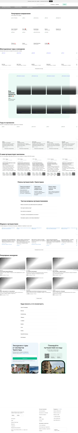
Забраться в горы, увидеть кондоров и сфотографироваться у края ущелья (12, 273)
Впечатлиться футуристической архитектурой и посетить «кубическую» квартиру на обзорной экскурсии (36, 273)
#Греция (39, 244)
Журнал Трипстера (14, 422)
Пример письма (25, 353)
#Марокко (7, 244)
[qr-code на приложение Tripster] (23, 415)
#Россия (10, 244)
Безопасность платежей (43, 412)
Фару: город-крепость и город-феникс (7, 291)
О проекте (53, 4)
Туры (12, 420)
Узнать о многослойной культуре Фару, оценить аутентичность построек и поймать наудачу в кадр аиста (11, 293)
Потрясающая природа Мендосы (6, 271)
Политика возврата (42, 414)
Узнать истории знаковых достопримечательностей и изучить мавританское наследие (64, 293)
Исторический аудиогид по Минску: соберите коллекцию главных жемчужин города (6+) (38, 163)
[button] (76, 1)
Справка (40, 430)
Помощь (57, 4)
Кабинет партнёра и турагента (44, 428)
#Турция (18, 245)
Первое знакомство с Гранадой (59, 291)
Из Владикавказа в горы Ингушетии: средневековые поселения (52, 163)
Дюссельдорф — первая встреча (59, 271)
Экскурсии (13, 418)
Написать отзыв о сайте (56, 430)
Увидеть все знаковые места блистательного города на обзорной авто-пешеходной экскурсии (65, 273)
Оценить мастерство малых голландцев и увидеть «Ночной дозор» (38, 292)
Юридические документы (16, 427)
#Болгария (3, 244)
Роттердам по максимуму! (31, 271)
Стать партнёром (42, 425)
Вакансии (13, 424)
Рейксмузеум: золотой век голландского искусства (36, 291)
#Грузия (36, 244)
